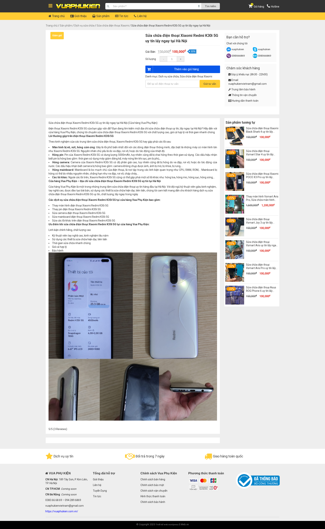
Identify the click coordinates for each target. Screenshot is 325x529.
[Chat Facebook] (229, 50)
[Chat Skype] (255, 50)
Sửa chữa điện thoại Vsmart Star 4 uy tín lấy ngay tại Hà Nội (259, 154)
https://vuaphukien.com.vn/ (61, 511)
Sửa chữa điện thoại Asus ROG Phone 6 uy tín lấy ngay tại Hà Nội (261, 291)
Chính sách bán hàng (152, 479)
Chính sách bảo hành (152, 501)
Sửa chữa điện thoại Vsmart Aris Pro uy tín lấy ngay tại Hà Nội (261, 268)
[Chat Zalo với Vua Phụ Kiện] (255, 57)
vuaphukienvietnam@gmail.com (247, 83)
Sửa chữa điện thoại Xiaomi (113, 25)
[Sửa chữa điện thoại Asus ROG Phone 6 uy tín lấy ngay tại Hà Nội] (234, 303)
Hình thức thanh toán (152, 496)
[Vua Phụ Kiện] (78, 6)
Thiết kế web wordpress (167, 524)
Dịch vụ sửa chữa (84, 25)
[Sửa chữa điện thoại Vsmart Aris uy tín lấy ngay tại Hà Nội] (234, 258)
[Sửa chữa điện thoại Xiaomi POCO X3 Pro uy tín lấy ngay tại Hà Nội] (234, 189)
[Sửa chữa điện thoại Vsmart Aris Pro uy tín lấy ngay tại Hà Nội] (234, 280)
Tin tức (123, 16)
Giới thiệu (80, 16)
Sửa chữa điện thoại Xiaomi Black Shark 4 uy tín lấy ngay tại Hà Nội (262, 132)
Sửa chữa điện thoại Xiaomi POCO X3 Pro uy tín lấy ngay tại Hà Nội (262, 177)
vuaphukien (238, 49)
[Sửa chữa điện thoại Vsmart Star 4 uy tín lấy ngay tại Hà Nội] (234, 167)
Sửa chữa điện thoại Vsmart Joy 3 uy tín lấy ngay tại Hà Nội (259, 222)
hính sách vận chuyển (154, 490)
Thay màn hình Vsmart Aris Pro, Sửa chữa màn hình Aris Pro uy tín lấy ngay (262, 200)
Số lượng (150, 58)
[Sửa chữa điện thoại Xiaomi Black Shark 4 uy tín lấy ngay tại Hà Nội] (234, 144)
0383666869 (238, 55)
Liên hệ (141, 16)
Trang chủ (58, 16)
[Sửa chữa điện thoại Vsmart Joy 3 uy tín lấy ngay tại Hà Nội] (234, 235)
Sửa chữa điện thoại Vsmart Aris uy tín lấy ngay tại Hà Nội (261, 245)
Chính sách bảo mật (152, 485)
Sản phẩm (102, 16)
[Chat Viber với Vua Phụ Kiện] (228, 57)
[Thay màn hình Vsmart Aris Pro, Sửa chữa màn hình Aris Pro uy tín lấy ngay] (234, 212)
